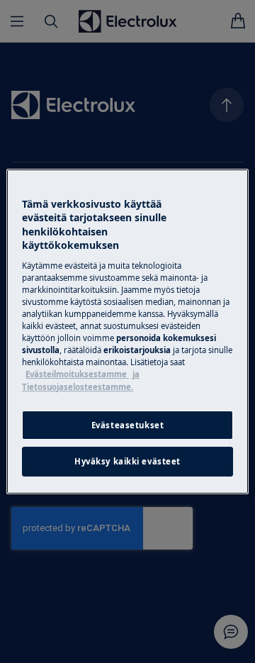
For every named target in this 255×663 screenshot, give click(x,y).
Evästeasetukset (127, 425)
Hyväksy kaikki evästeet (127, 462)
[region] (127, 332)
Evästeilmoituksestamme (77, 374)
